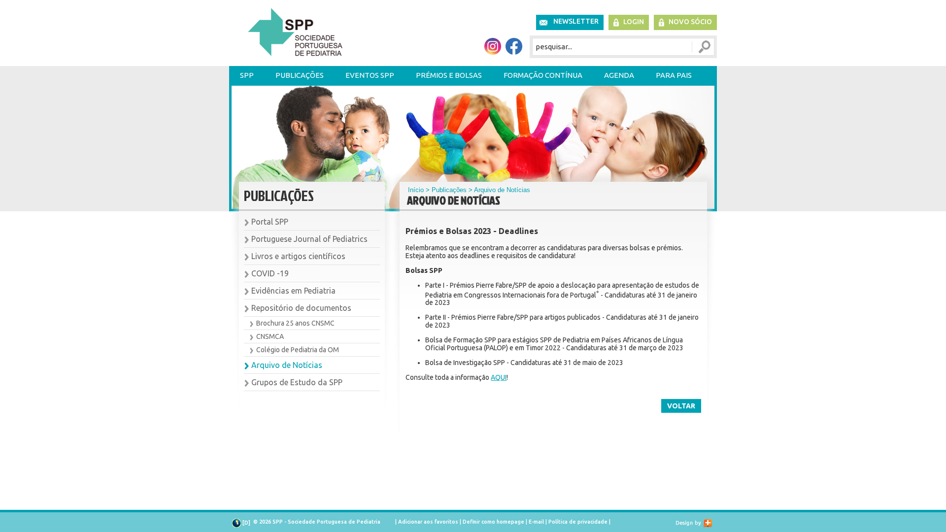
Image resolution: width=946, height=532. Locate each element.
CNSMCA (270, 336)
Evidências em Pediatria (293, 290)
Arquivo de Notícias (286, 365)
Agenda (619, 75)
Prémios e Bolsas (449, 75)
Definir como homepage (493, 522)
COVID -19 (270, 273)
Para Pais (674, 75)
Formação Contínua (543, 75)
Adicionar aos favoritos (428, 522)
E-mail (536, 522)
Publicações (299, 75)
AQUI (499, 377)
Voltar (681, 406)
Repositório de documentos (301, 307)
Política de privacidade (578, 522)
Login (633, 22)
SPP (247, 75)
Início (416, 190)
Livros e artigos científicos (298, 256)
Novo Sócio (690, 22)
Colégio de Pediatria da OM (297, 350)
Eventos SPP (369, 75)
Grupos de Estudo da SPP (296, 382)
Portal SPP (269, 221)
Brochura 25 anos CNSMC (295, 323)
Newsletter (576, 21)
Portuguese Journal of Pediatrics (309, 238)
